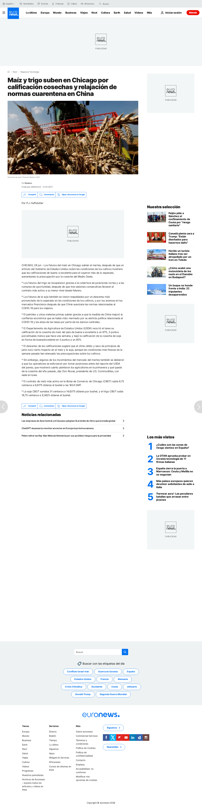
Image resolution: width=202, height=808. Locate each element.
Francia (105, 679)
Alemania (123, 679)
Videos (138, 12)
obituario (132, 686)
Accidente (96, 686)
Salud (127, 12)
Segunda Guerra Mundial (113, 694)
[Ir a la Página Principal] (13, 13)
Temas (25, 726)
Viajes (84, 12)
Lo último (31, 12)
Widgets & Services (59, 757)
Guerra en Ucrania (108, 671)
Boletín (52, 735)
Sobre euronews (84, 731)
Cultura (105, 12)
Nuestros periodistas (32, 775)
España (131, 671)
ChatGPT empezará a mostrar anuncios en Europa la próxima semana (57, 428)
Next (94, 12)
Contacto (80, 760)
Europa (45, 12)
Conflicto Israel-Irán (78, 671)
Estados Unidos (82, 679)
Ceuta (114, 686)
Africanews (54, 762)
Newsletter (113, 747)
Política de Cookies (85, 748)
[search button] (100, 3)
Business (70, 12)
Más (78, 726)
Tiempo (53, 740)
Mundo (57, 12)
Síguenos (54, 749)
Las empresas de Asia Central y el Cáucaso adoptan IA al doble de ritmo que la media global (68, 420)
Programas (27, 770)
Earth (117, 12)
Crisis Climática (73, 686)
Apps (51, 753)
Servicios (54, 726)
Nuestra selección (163, 207)
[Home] (8, 72)
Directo (193, 12)
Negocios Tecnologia (30, 72)
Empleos (80, 764)
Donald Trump (83, 694)
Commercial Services (87, 735)
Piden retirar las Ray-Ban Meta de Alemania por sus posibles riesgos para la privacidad (66, 435)
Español (9, 4)
